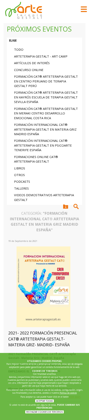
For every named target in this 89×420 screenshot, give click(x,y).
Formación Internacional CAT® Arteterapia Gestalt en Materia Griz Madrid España (45, 129)
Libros (19, 168)
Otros (19, 175)
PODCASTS (22, 181)
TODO (18, 49)
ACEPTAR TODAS (44, 400)
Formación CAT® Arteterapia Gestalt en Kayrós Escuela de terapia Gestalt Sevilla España (46, 97)
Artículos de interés (32, 63)
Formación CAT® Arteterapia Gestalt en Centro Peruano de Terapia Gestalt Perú (46, 81)
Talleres (21, 188)
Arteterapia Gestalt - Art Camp (40, 56)
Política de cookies (68, 392)
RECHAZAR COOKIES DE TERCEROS (44, 411)
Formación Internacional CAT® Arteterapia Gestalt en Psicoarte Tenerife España (43, 145)
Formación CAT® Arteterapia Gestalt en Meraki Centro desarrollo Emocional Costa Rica (46, 113)
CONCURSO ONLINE (28, 70)
